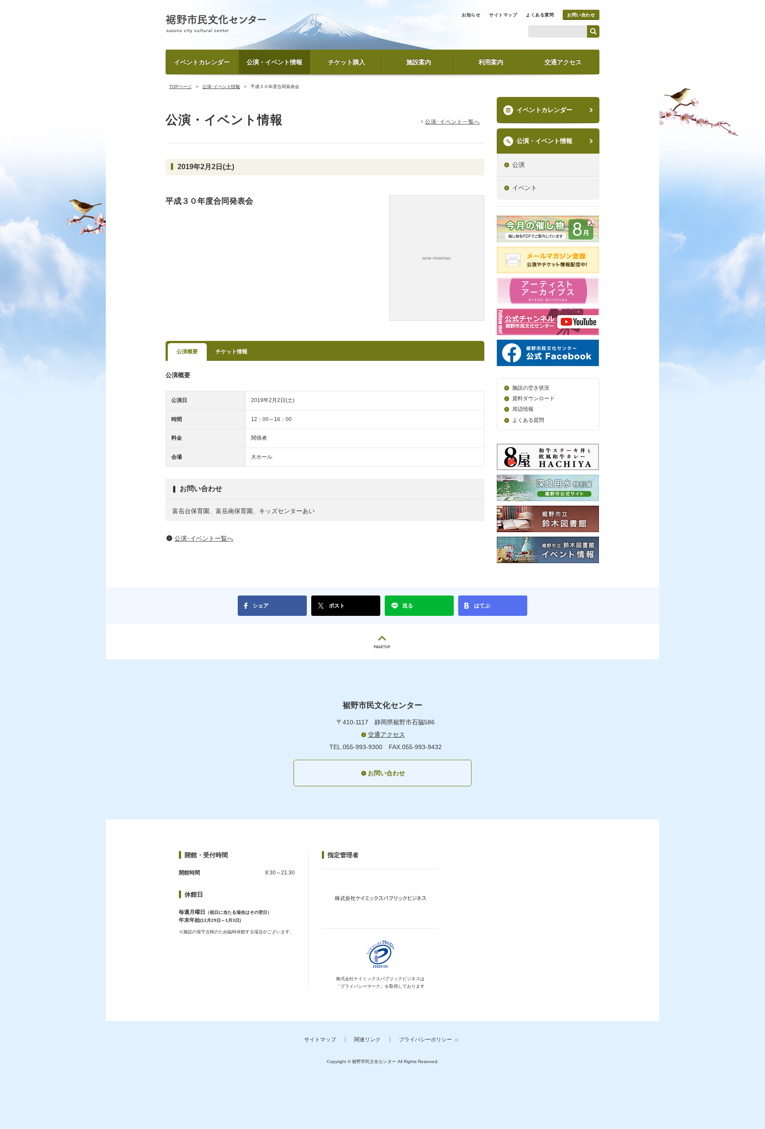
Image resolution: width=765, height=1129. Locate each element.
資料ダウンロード (533, 398)
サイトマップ (503, 14)
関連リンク (367, 1039)
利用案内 (491, 62)
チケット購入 (346, 62)
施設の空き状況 (530, 388)
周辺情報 (522, 409)
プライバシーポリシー (425, 1039)
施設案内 (418, 62)
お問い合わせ (581, 14)
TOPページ (180, 86)
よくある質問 (540, 14)
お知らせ (471, 14)
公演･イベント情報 (221, 86)
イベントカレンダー (202, 62)
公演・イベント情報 (274, 62)
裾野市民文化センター (216, 24)
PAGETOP (382, 641)
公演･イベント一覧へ (452, 122)
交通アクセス (563, 62)
